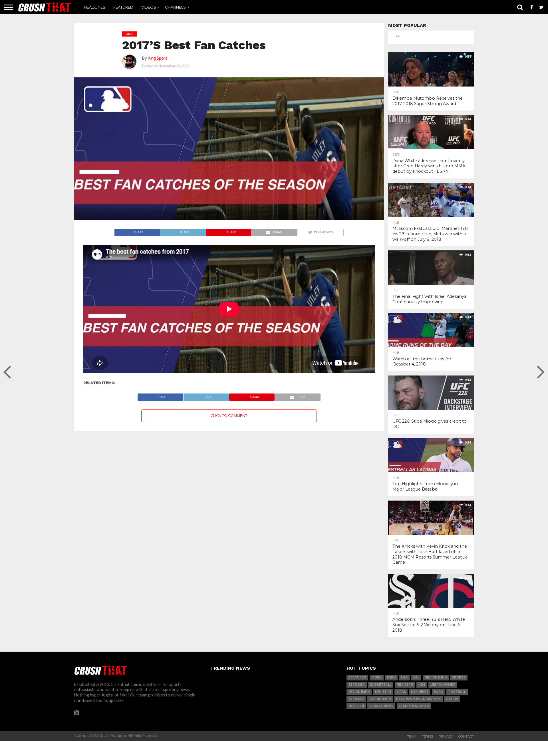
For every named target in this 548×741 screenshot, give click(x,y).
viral (401, 692)
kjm (421, 684)
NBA (404, 677)
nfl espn (356, 706)
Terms (427, 736)
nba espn (405, 684)
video (377, 677)
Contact (466, 736)
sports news (381, 706)
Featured (123, 7)
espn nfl (356, 699)
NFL (416, 677)
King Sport (157, 58)
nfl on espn (359, 692)
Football (457, 692)
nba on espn (436, 677)
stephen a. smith (414, 706)
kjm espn (383, 692)
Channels (175, 7)
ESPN (391, 677)
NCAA (438, 692)
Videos (148, 7)
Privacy (446, 736)
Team (411, 736)
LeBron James (442, 684)
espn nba (356, 684)
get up (452, 699)
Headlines (94, 7)
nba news (419, 692)
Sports (459, 677)
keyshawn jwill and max (418, 699)
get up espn (380, 699)
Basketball (380, 684)
